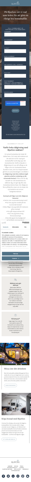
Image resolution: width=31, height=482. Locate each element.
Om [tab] (25, 227)
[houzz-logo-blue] (27, 476)
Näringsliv (26, 469)
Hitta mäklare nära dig (9, 439)
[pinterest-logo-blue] (23, 476)
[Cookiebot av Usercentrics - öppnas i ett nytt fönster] (22, 223)
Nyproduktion (15, 470)
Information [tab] (15, 227)
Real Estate (17, 469)
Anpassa (14, 258)
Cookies (21, 467)
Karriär (10, 466)
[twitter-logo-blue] (8, 476)
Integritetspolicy (12, 467)
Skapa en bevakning (10, 385)
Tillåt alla (15, 253)
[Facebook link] (3, 476)
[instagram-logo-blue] (18, 476)
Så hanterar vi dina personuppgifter (15, 134)
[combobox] (15, 67)
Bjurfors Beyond (7, 469)
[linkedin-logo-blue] (13, 476)
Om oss (16, 466)
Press (21, 466)
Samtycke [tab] (5, 227)
